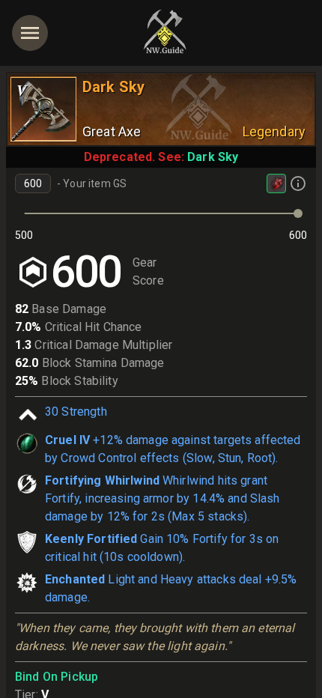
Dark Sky (212, 157)
